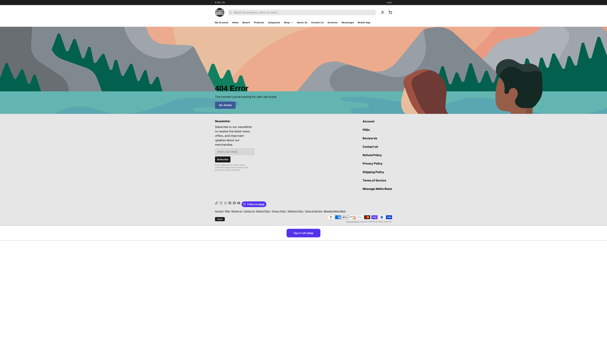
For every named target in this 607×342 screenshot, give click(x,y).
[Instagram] (221, 204)
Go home (225, 105)
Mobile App (364, 22)
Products (259, 22)
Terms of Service (374, 180)
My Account (221, 22)
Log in (389, 2)
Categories (274, 22)
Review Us (370, 138)
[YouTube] (238, 204)
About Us (302, 22)
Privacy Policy (373, 163)
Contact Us (317, 22)
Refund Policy (372, 155)
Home (235, 22)
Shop (287, 22)
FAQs (366, 129)
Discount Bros (352, 221)
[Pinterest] (234, 204)
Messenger (348, 22)
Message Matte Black (377, 188)
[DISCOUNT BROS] (219, 12)
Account (368, 121)
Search (246, 22)
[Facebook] (229, 204)
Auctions (333, 22)
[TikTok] (216, 204)
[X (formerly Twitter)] (225, 204)
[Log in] (381, 12)
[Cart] (389, 12)
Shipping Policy (373, 172)
